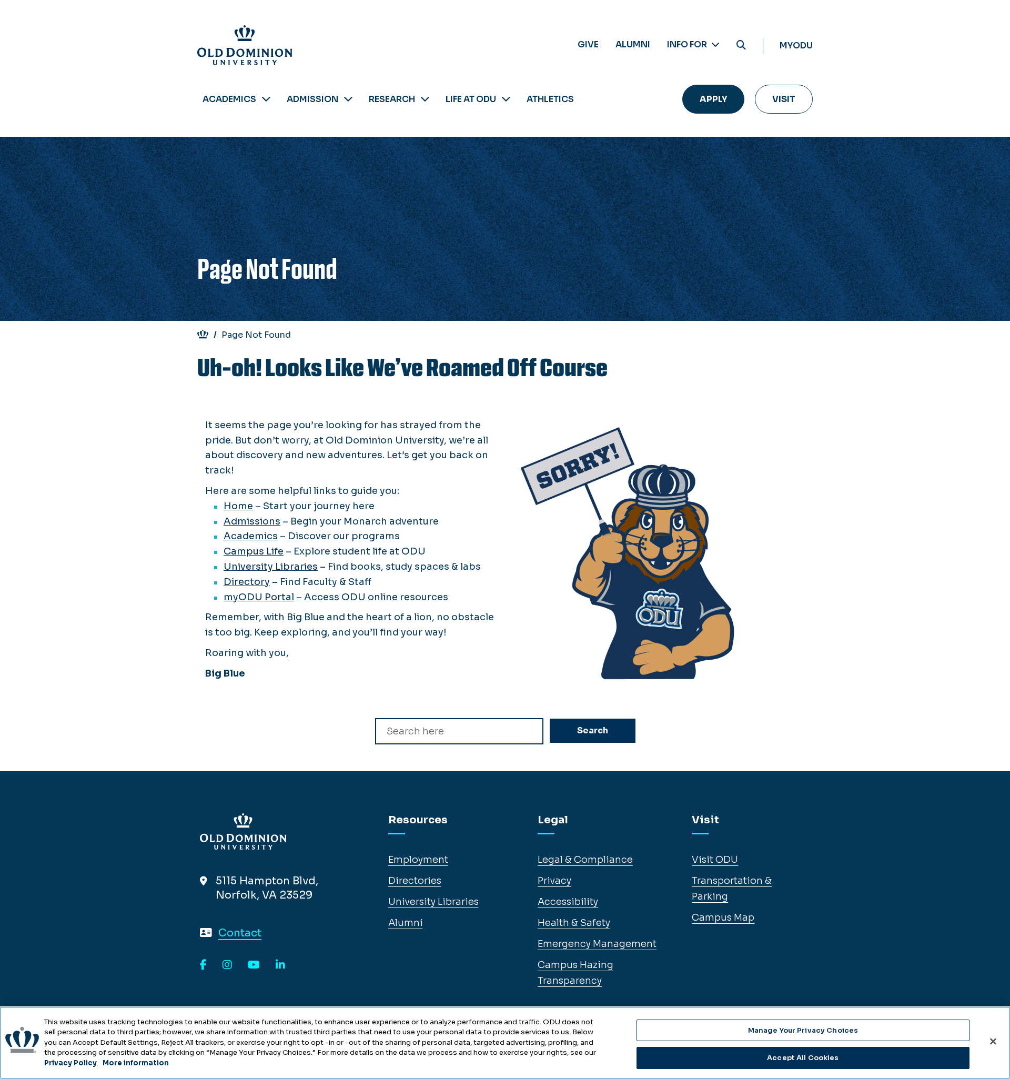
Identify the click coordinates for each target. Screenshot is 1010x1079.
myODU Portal (259, 597)
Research (392, 99)
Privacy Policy (70, 1062)
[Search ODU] (741, 45)
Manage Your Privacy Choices (803, 1030)
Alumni (632, 44)
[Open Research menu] (425, 99)
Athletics (550, 99)
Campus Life (254, 551)
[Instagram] (227, 965)
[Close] (993, 1041)
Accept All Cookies (803, 1057)
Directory (247, 582)
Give (588, 44)
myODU (796, 45)
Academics (229, 99)
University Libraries (271, 566)
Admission (312, 99)
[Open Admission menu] (348, 99)
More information (136, 1062)
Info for (688, 44)
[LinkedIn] (280, 965)
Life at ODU (471, 99)
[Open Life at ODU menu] (506, 99)
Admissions (252, 521)
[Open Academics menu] (266, 99)
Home (238, 506)
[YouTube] (254, 965)
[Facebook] (203, 965)
